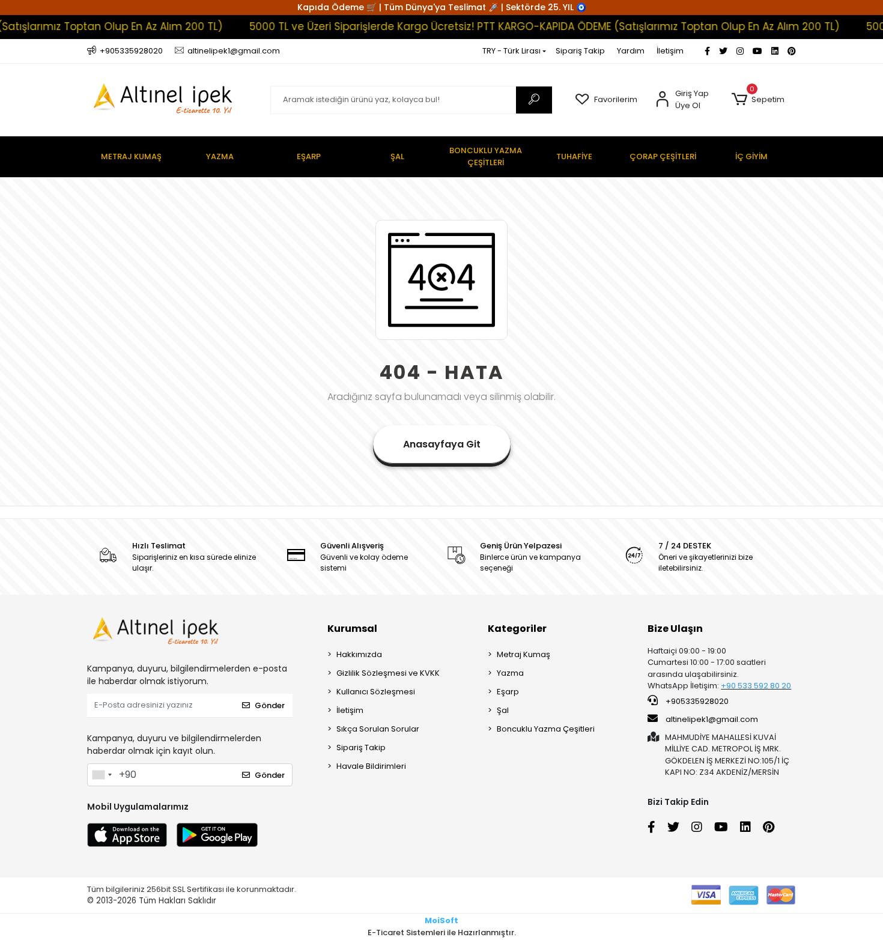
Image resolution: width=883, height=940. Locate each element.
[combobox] (101, 775)
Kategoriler (517, 628)
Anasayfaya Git (442, 444)
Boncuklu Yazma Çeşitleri (546, 729)
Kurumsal (352, 628)
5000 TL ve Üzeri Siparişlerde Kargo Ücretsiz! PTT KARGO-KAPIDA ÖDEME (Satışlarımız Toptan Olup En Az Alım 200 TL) (527, 26)
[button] (758, 99)
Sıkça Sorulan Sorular (377, 729)
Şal (503, 710)
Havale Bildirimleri (371, 766)
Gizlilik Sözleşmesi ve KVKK (388, 673)
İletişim (670, 50)
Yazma (510, 673)
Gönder (270, 705)
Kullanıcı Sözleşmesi (375, 691)
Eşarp (508, 691)
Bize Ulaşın (675, 628)
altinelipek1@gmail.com (712, 719)
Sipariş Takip (580, 50)
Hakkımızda (359, 654)
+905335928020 (696, 701)
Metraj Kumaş (523, 654)
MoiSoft (441, 920)
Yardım (631, 50)
